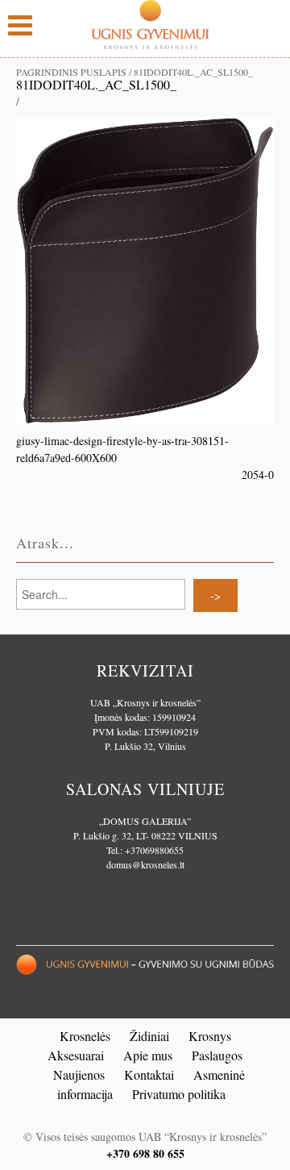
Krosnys (209, 1035)
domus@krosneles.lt (145, 864)
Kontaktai (149, 1074)
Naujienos (79, 1074)
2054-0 (258, 474)
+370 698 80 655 (145, 1153)
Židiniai (149, 1035)
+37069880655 (154, 849)
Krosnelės (85, 1035)
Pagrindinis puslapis (71, 71)
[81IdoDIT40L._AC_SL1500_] (145, 269)
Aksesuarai (76, 1055)
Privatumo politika (179, 1093)
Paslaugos (217, 1055)
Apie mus (147, 1055)
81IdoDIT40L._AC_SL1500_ (96, 84)
